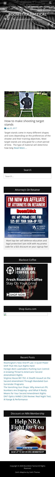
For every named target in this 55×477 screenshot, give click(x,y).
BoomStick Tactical (27, 14)
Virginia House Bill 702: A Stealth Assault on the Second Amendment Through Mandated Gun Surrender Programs (27, 381)
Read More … (20, 148)
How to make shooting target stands (24, 122)
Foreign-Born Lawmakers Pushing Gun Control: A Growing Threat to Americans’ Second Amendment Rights (27, 371)
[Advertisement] (27, 58)
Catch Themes (34, 472)
